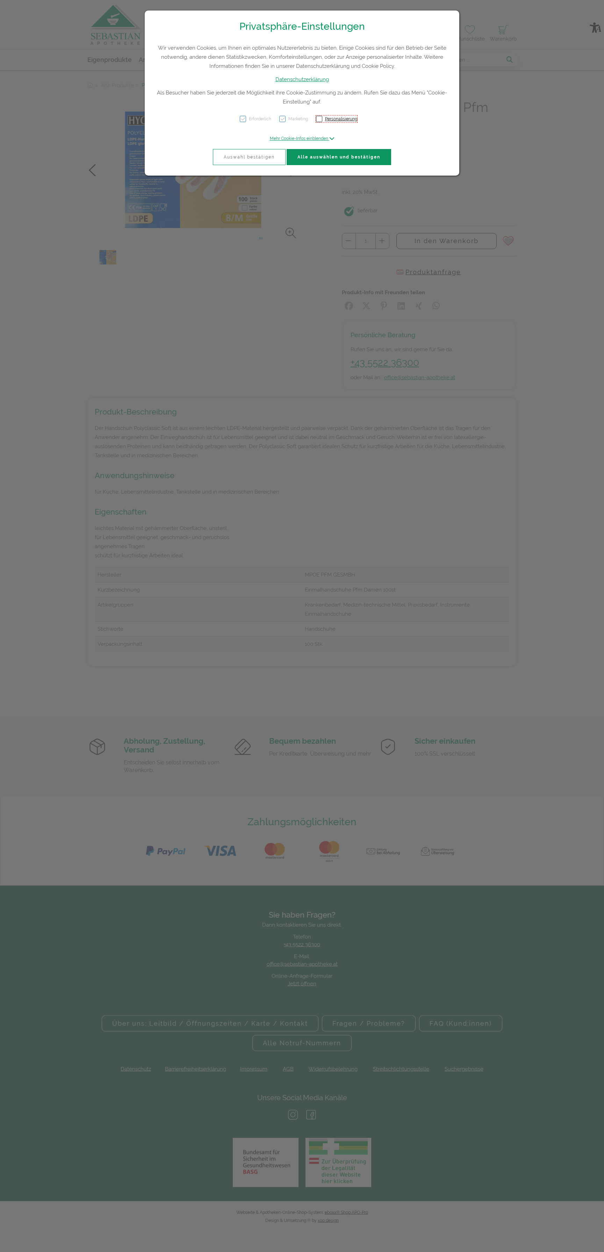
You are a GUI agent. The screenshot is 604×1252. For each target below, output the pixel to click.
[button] (302, 138)
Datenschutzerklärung (302, 79)
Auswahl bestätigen (249, 157)
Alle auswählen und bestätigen (338, 157)
